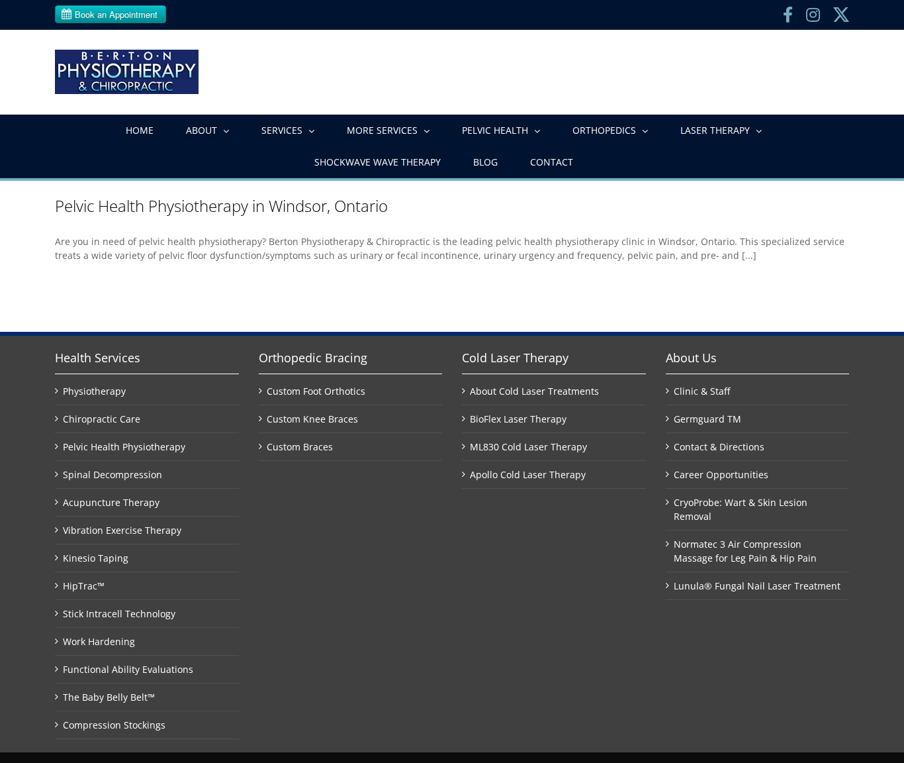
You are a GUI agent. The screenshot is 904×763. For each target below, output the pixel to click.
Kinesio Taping (95, 558)
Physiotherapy (94, 391)
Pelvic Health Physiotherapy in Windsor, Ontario (221, 206)
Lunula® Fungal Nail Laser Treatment (757, 586)
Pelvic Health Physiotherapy (124, 446)
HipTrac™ (84, 586)
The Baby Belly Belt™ (109, 697)
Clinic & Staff (702, 391)
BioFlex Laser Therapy (518, 419)
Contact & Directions (719, 446)
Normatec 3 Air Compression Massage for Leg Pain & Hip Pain (745, 551)
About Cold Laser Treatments (534, 391)
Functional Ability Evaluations (128, 669)
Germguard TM (707, 419)
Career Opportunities (721, 474)
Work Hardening (99, 641)
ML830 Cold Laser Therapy (528, 446)
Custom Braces (300, 446)
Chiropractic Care (101, 419)
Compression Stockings (114, 725)
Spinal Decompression (112, 474)
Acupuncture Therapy (111, 502)
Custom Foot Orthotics (316, 391)
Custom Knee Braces (312, 419)
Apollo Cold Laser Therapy (528, 474)
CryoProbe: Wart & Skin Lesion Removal (740, 509)
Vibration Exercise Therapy (122, 530)
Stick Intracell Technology (119, 613)
